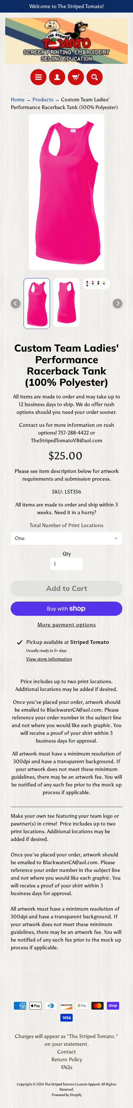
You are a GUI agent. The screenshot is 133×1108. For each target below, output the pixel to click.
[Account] (57, 77)
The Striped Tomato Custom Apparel (72, 1084)
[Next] (117, 303)
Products (42, 99)
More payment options (66, 625)
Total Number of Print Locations (66, 525)
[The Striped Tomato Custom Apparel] (66, 41)
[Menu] (38, 77)
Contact (66, 1052)
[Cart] (76, 77)
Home (18, 99)
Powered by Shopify (67, 1095)
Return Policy (66, 1059)
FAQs (66, 1067)
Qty (67, 554)
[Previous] (15, 303)
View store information (49, 659)
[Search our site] (95, 77)
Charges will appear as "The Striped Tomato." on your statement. (66, 1040)
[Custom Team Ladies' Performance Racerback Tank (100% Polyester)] (37, 303)
